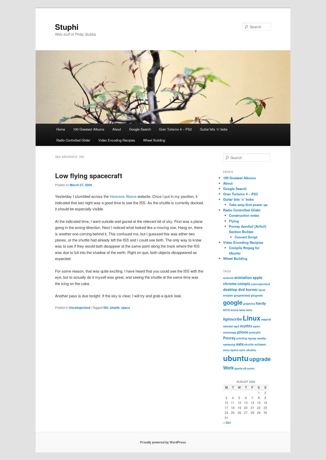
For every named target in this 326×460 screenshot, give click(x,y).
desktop (230, 289)
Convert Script (246, 237)
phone (242, 332)
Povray (229, 337)
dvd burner (248, 289)
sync (242, 350)
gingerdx (257, 295)
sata (239, 344)
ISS (105, 307)
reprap (252, 338)
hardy (261, 303)
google (232, 302)
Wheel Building (154, 140)
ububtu (251, 350)
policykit (255, 332)
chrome (230, 283)
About (116, 129)
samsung (229, 344)
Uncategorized (79, 307)
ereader (228, 295)
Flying (234, 221)
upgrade (260, 359)
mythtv (246, 325)
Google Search (140, 129)
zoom (250, 368)
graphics (249, 303)
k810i (226, 310)
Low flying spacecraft (88, 175)
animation (243, 277)
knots (234, 310)
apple (257, 277)
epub (262, 290)
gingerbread (242, 295)
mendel (228, 326)
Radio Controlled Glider (73, 140)
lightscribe (232, 319)
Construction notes (244, 215)
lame (242, 310)
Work (228, 368)
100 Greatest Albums (88, 129)
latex (249, 310)
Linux (252, 318)
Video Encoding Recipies (116, 140)
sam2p (261, 338)
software (260, 344)
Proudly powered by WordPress (163, 442)
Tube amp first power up (248, 204)
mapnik (266, 319)
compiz (243, 283)
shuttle (115, 307)
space (125, 307)
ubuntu (236, 358)
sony (226, 350)
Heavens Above (123, 196)
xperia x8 (240, 368)
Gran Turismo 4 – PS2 (175, 129)
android (228, 278)
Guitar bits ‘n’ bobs (214, 129)
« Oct (227, 422)
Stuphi (66, 26)
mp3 (236, 326)
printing (241, 338)
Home (60, 129)
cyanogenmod (260, 284)
